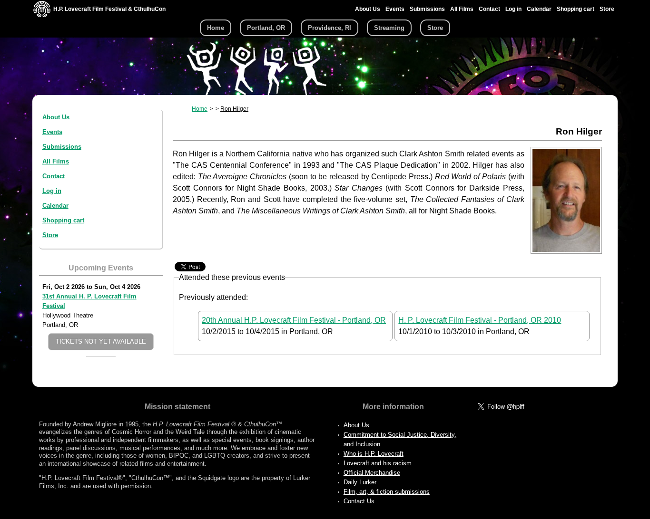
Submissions (427, 9)
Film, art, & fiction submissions (387, 491)
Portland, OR (266, 27)
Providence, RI (329, 27)
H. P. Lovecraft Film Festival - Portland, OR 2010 (479, 320)
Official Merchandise (372, 472)
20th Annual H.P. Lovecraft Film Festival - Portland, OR (294, 320)
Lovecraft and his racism (378, 463)
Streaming (389, 27)
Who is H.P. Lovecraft (374, 453)
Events (394, 9)
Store (607, 9)
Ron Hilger (234, 109)
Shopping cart (575, 9)
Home (215, 27)
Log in (513, 9)
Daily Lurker (360, 482)
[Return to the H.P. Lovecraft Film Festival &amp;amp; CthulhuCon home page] (42, 15)
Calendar (539, 9)
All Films (461, 9)
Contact (489, 9)
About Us (367, 9)
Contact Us (359, 501)
